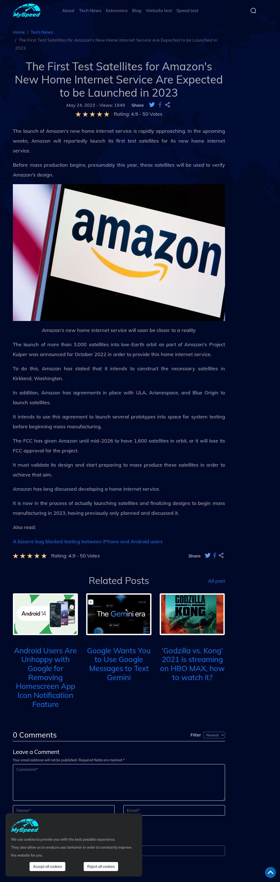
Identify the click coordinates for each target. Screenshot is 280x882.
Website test (159, 10)
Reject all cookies (101, 866)
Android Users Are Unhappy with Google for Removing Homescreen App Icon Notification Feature (45, 677)
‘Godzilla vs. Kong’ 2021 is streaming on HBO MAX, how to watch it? (192, 664)
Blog (136, 10)
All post (216, 580)
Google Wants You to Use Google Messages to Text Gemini (119, 664)
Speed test (187, 10)
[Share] (167, 105)
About (68, 10)
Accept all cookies (47, 866)
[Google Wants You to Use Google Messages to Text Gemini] (118, 614)
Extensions (117, 10)
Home (19, 32)
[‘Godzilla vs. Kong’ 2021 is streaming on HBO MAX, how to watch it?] (192, 614)
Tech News (90, 10)
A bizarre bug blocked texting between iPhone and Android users (88, 541)
